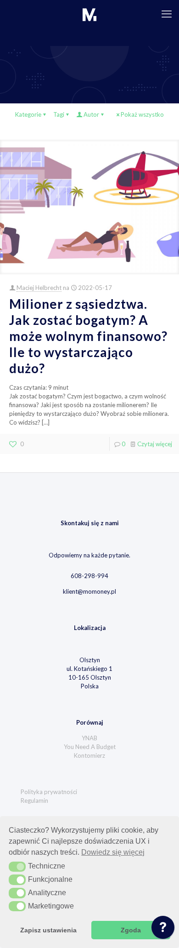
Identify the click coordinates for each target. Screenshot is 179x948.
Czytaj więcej (154, 444)
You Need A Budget (90, 746)
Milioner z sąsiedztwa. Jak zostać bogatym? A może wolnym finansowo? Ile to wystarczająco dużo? (88, 336)
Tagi (58, 114)
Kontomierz (89, 755)
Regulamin (34, 800)
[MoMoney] (89, 13)
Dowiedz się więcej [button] (113, 852)
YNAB (89, 738)
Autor (91, 114)
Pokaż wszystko (142, 114)
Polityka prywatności (49, 791)
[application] (163, 929)
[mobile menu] (166, 14)
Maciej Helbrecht (39, 287)
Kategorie (28, 114)
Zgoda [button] (131, 930)
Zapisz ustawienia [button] (48, 930)
